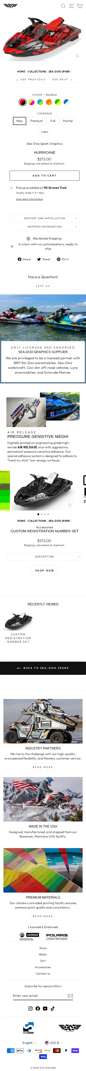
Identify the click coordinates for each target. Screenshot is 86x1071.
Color (44, 94)
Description (44, 556)
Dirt (43, 961)
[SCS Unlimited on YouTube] (45, 1008)
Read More (43, 767)
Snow (43, 948)
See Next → (62, 79)
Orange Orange (49, 102)
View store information (29, 199)
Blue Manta (40, 102)
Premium (36, 121)
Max (19, 121)
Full (52, 121)
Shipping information (45, 226)
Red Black (22, 102)
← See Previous (30, 79)
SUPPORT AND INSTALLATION (44, 218)
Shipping (29, 163)
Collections (37, 71)
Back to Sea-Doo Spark (45, 667)
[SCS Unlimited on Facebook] (38, 1008)
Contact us (43, 973)
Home (21, 71)
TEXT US (43, 285)
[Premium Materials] (43, 870)
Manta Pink (31, 102)
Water (43, 954)
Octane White (66, 102)
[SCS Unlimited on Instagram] (30, 1008)
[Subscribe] (70, 995)
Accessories (43, 967)
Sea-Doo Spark (59, 71)
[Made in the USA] (43, 799)
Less (44, 132)
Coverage (44, 113)
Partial (68, 121)
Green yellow (57, 102)
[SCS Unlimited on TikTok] (52, 1008)
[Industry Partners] (43, 721)
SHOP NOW (44, 570)
